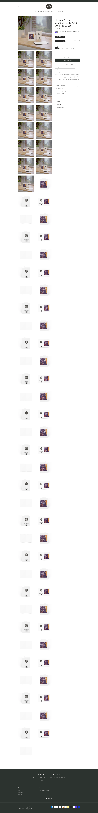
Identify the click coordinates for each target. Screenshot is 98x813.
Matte (77, 41)
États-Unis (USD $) (22, 808)
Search (19, 790)
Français (30, 808)
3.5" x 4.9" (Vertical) (60, 36)
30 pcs (67, 48)
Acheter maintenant (67, 60)
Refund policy (20, 794)
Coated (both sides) (60, 41)
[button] (19, 6)
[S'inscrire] (58, 780)
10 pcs (62, 48)
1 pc (57, 48)
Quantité (56, 50)
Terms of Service (21, 792)
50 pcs (72, 48)
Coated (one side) (70, 41)
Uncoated (58, 43)
